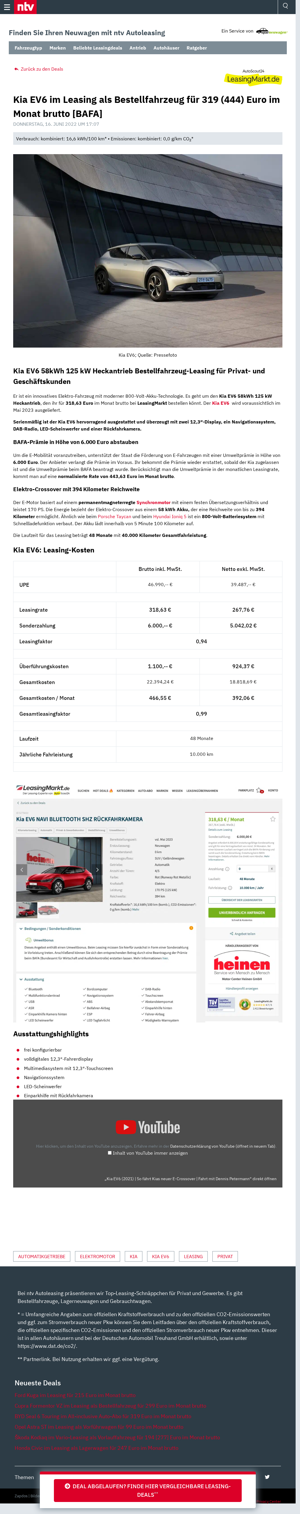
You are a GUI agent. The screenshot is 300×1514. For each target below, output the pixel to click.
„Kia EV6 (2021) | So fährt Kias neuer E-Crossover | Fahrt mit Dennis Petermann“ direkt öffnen (191, 1178)
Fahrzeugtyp (28, 48)
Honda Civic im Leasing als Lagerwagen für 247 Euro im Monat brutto (96, 1448)
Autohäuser (166, 48)
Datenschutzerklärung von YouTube (222, 1146)
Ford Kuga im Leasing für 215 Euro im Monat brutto (75, 1395)
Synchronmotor (154, 502)
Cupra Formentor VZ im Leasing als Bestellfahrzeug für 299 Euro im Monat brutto (110, 1405)
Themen (24, 1477)
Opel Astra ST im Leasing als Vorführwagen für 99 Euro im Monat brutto (99, 1426)
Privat (225, 1256)
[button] (25, 7)
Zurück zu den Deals (41, 69)
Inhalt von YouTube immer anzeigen (150, 1153)
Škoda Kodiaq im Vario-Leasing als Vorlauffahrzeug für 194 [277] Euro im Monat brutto (117, 1437)
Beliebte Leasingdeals (97, 48)
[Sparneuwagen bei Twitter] (267, 1477)
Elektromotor (97, 1256)
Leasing (193, 1256)
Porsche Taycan (114, 516)
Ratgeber (197, 48)
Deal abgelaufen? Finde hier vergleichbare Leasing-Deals (150, 1490)
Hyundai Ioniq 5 (170, 516)
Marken (58, 48)
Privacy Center (268, 1501)
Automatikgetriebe (41, 1256)
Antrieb (137, 48)
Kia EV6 (160, 1256)
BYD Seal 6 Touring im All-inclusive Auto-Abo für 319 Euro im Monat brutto (103, 1416)
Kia (133, 1256)
